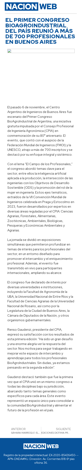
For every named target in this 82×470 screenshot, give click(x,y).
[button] (71, 6)
